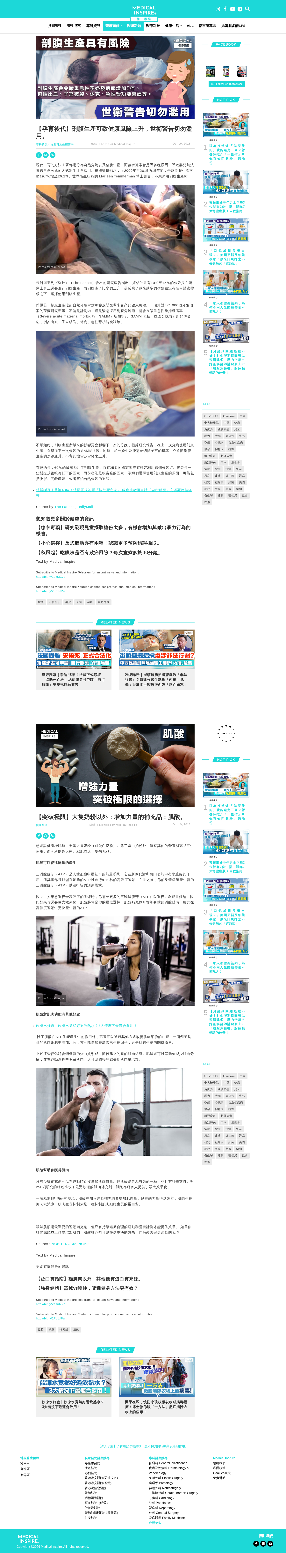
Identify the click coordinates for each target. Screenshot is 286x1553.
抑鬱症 (219, 449)
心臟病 (219, 442)
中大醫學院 (211, 422)
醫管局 (232, 495)
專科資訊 (93, 26)
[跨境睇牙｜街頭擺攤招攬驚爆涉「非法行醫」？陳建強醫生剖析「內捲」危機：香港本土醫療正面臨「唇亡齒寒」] (157, 649)
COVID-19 (211, 416)
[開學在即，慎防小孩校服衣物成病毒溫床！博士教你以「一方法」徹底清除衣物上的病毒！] (157, 1376)
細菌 (231, 482)
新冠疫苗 (210, 455)
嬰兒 (68, 602)
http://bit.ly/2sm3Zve (50, 576)
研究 (207, 482)
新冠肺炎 (210, 462)
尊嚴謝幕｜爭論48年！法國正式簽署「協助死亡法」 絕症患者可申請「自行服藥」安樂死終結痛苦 (73, 679)
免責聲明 (219, 1478)
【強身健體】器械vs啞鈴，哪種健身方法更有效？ (87, 1288)
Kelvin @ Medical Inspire (118, 144)
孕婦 (90, 602)
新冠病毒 (226, 455)
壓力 (207, 435)
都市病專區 (207, 26)
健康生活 (172, 26)
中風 (226, 422)
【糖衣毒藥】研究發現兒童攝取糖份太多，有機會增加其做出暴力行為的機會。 (113, 530)
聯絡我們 (219, 1463)
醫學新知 (134, 26)
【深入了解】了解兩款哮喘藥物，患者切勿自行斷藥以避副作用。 (143, 1446)
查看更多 (155, 1523)
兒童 (237, 429)
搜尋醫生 (55, 26)
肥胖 (207, 488)
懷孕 (207, 449)
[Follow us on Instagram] (263, 1543)
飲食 (245, 495)
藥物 (239, 488)
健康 (237, 422)
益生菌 (229, 475)
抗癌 (231, 449)
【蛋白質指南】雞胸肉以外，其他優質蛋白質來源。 (89, 1278)
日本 (223, 462)
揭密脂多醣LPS (233, 26)
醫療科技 (153, 26)
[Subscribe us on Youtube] (270, 1543)
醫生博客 (74, 26)
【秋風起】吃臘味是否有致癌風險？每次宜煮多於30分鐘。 (99, 552)
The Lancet (64, 507)
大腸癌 (229, 435)
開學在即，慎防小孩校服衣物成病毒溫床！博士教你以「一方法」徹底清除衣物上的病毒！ (156, 1407)
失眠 (242, 435)
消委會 (235, 462)
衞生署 (208, 495)
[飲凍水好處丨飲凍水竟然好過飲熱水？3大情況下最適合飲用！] (73, 1376)
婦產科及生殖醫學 (62, 144)
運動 (221, 495)
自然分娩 (104, 602)
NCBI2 (70, 1244)
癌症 (207, 475)
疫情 (228, 469)
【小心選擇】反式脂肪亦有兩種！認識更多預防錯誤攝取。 (99, 543)
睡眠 (242, 475)
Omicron (229, 416)
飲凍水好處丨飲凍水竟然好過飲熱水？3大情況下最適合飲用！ (86, 1026)
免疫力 (208, 429)
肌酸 (52, 1329)
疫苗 (239, 469)
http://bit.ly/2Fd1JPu (50, 591)
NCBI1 (57, 1244)
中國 (243, 416)
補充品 (64, 1329)
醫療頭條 (112, 26)
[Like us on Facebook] (256, 1543)
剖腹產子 (55, 602)
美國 (242, 482)
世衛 (41, 602)
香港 (207, 502)
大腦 (218, 435)
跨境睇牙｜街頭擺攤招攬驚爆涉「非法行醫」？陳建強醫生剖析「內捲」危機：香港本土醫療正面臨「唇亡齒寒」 (156, 679)
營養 (218, 469)
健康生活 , (214, 140)
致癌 (218, 488)
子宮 (79, 602)
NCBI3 (83, 1244)
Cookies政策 (222, 1473)
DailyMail (85, 507)
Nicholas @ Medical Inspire (118, 824)
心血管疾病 (235, 442)
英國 (228, 488)
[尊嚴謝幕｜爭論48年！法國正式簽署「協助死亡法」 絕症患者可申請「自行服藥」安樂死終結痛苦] (73, 649)
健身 (41, 1329)
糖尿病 (219, 482)
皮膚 (218, 475)
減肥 (207, 469)
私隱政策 (219, 1468)
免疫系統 (224, 429)
